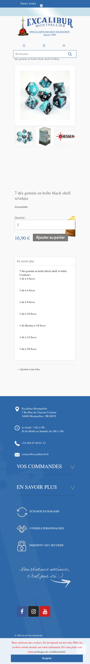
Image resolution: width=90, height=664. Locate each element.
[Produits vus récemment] (65, 45)
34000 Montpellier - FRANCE (39, 416)
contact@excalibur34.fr (35, 454)
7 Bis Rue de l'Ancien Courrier (39, 412)
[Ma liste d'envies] (45, 45)
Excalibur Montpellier (34, 408)
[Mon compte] (25, 45)
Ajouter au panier (50, 237)
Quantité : (20, 218)
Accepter (47, 658)
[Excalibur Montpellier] (45, 30)
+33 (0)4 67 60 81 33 (34, 443)
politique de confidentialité (49, 652)
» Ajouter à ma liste (29, 369)
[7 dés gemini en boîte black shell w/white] (24, 136)
